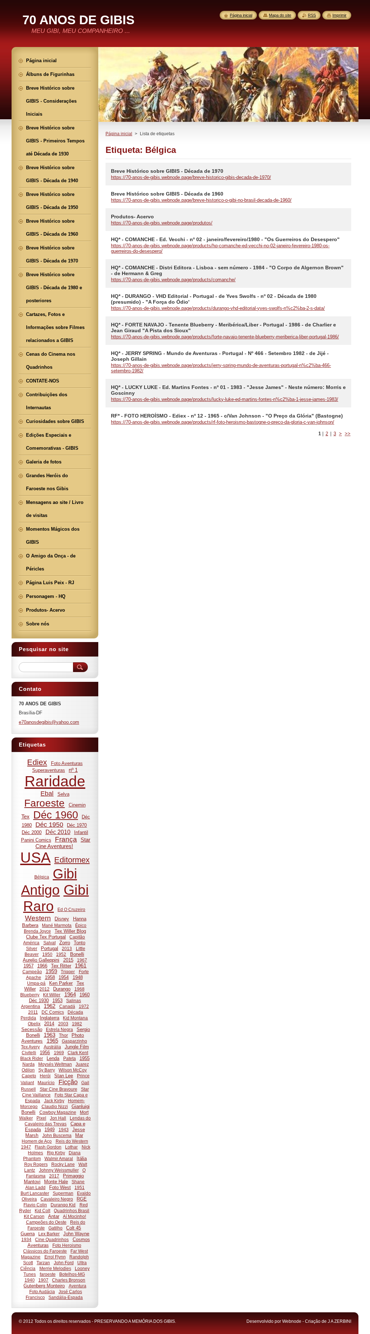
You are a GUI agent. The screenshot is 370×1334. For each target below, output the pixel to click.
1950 (47, 954)
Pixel (41, 1118)
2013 (67, 948)
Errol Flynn (55, 1256)
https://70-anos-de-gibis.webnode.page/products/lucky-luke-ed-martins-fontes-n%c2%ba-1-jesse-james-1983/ (224, 399)
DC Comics (53, 1012)
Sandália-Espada (65, 1297)
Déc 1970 (77, 825)
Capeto (29, 1075)
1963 (49, 1035)
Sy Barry (46, 1070)
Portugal (49, 948)
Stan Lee (63, 1075)
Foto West (60, 1187)
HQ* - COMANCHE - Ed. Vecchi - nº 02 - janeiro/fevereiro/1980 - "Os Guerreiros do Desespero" (225, 239)
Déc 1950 (49, 824)
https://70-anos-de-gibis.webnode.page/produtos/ (161, 223)
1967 (82, 960)
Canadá (67, 1006)
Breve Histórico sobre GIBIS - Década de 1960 (167, 194)
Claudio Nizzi (55, 1106)
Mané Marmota (57, 925)
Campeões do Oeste (46, 1222)
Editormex (72, 859)
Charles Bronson (68, 1280)
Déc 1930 (39, 1000)
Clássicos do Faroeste (45, 1251)
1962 (49, 1006)
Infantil (81, 832)
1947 (26, 1147)
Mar (79, 1135)
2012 (44, 989)
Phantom (32, 1158)
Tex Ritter (61, 966)
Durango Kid (63, 1204)
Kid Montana (75, 1018)
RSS (312, 15)
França (66, 839)
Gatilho (55, 1228)
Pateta (69, 1058)
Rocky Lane (63, 1164)
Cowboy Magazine (57, 1112)
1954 (64, 977)
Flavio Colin (35, 1204)
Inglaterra (49, 1018)
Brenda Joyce (37, 931)
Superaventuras (48, 770)
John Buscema (57, 1135)
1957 (28, 966)
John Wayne (76, 1233)
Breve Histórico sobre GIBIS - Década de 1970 (167, 171)
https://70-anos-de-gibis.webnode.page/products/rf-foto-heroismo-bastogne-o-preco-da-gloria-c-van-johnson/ (222, 422)
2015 (68, 960)
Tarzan (43, 1262)
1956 (45, 1052)
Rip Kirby (56, 1152)
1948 (78, 977)
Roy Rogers (36, 1164)
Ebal (46, 793)
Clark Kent (78, 1052)
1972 (84, 1006)
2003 (63, 1023)
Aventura (77, 1285)
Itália (82, 1158)
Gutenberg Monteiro (44, 1285)
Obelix (34, 1023)
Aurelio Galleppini (41, 960)
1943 (64, 1129)
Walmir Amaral (58, 1158)
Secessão (31, 1029)
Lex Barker (49, 1233)
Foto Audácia (42, 1291)
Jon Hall (58, 1118)
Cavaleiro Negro (56, 1199)
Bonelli (77, 954)
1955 (84, 1058)
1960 (84, 994)
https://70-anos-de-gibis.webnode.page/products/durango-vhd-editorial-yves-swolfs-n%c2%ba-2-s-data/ (218, 308)
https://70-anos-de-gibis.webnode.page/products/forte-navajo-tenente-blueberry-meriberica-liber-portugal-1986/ (225, 336)
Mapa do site (280, 15)
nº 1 (73, 770)
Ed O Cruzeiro (71, 909)
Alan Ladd (35, 1187)
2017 (54, 1175)
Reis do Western (72, 1141)
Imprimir (339, 15)
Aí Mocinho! (74, 1216)
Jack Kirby (54, 1100)
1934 (26, 1239)
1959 (51, 971)
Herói (45, 1075)
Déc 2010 (58, 832)
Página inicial (119, 134)
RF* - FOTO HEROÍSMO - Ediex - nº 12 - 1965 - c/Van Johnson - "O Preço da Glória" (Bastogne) (227, 416)
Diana (75, 1152)
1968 (79, 989)
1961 (80, 966)
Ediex (37, 762)
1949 (49, 1129)
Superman (63, 1193)
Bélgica (41, 877)
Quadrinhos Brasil (71, 1210)
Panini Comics (36, 840)
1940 (30, 1280)
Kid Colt (42, 1210)
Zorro (64, 942)
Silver (31, 948)
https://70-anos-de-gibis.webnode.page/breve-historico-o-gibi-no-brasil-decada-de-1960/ (201, 200)
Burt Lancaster (35, 1193)
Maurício (46, 1082)
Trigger (68, 971)
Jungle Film (77, 1046)
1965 (52, 1041)
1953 (57, 1000)
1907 (43, 1280)
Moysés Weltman (55, 1064)
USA (35, 857)
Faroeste (44, 803)
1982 (77, 1023)
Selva (63, 794)
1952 (61, 954)
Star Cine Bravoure (58, 1089)
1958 (50, 977)
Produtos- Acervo (132, 216)
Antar (53, 1216)
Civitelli (29, 1052)
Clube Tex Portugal (46, 937)
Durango (61, 989)
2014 (49, 1023)
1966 (42, 966)
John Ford (64, 1262)
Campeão (32, 971)
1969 (59, 1052)
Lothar (71, 1147)
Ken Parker (61, 983)
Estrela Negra (59, 1029)
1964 (70, 994)
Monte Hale (56, 1181)
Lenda (53, 1058)
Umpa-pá (36, 983)
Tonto (79, 942)
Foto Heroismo (66, 1245)
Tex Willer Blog (70, 931)
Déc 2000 (32, 832)
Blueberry (29, 994)
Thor (63, 1035)
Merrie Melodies (55, 1268)
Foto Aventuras (67, 763)
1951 (79, 1187)
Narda (28, 1064)
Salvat (49, 942)
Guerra (28, 1233)
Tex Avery (30, 1046)
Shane (78, 1181)
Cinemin (77, 805)
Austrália (52, 1046)
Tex (25, 817)
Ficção (68, 1082)
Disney (62, 919)
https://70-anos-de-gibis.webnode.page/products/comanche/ (173, 279)
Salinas (73, 1000)
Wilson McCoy (73, 1070)
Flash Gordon (48, 1147)
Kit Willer (51, 994)
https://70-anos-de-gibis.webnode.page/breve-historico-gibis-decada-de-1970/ (191, 177)
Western (38, 918)
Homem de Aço (37, 1141)
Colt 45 (73, 1228)
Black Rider (31, 1058)
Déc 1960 (55, 815)
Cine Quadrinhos (52, 1239)
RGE (82, 1199)
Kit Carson (34, 1216)
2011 (33, 1012)
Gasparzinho (74, 1041)
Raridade (55, 781)
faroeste (48, 1274)
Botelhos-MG (72, 1274)
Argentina (30, 1006)
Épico (80, 925)
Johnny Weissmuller (59, 1170)
